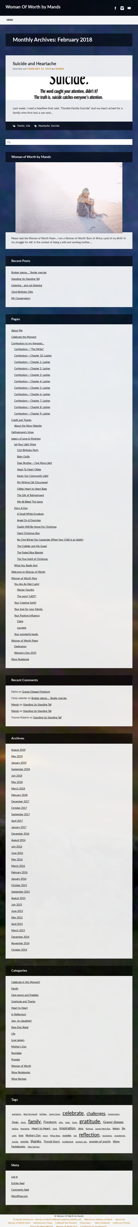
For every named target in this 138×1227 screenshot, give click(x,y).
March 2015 (18, 930)
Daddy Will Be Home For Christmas (37, 527)
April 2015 (17, 924)
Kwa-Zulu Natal (19, 1027)
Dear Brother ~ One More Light (34, 463)
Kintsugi (89, 1129)
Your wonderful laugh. (26, 634)
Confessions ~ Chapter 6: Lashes (32, 394)
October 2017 (19, 808)
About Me (16, 330)
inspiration (67, 1128)
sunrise (24, 1142)
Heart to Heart (19, 1008)
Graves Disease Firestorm (36, 692)
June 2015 (17, 911)
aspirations (16, 1114)
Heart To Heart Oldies (29, 469)
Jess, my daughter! (21, 1021)
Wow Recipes (18, 1079)
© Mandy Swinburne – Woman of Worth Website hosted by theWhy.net (47, 1219)
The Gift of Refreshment (30, 495)
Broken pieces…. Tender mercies (29, 272)
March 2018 (18, 789)
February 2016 (19, 872)
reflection (89, 1135)
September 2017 (20, 814)
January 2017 (18, 827)
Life (28, 126)
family (34, 1121)
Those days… (86, 1223)
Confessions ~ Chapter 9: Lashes (32, 414)
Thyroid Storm (52, 1142)
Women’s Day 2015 (25, 653)
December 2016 (20, 834)
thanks (36, 1141)
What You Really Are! (26, 565)
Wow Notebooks (20, 1072)
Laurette (21, 628)
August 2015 (18, 898)
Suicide (55, 126)
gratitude (89, 1121)
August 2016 (18, 840)
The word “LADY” (26, 596)
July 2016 (16, 847)
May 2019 (17, 756)
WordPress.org (19, 1196)
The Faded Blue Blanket (30, 553)
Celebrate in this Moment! (25, 982)
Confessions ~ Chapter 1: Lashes (32, 362)
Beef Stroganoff (30, 1114)
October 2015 (19, 885)
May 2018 (17, 782)
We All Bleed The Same (30, 502)
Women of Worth (21, 1066)
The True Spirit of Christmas (32, 559)
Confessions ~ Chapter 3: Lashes (32, 375)
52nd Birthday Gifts (22, 292)
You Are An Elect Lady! (26, 584)
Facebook (115, 8)
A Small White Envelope (30, 514)
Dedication (20, 646)
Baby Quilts (23, 457)
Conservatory (114, 1114)
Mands (60, 69)
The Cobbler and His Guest (32, 546)
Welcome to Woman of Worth (28, 572)
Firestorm (49, 1122)
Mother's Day (18, 1047)
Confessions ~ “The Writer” (29, 349)
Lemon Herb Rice (102, 1129)
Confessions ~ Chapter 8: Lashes (32, 407)
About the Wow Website (28, 426)
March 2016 (18, 866)
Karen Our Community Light (32, 476)
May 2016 (17, 859)
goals (67, 1122)
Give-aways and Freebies (24, 995)
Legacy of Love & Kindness (26, 439)
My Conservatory (20, 298)
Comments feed (20, 1190)
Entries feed (17, 1183)
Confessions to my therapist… (27, 343)
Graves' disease (113, 1122)
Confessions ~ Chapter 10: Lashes (33, 356)
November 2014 (20, 943)
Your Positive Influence (27, 616)
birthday (43, 1114)
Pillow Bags (55, 1136)
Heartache (44, 126)
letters (116, 1128)
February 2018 (19, 795)
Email (129, 8)
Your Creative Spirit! (25, 603)
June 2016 (17, 853)
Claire (20, 621)
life (123, 1128)
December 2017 (20, 801)
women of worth (99, 1141)
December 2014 (20, 937)
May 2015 (17, 917)
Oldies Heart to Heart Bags (32, 489)
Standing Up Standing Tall (25, 279)
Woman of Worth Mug (24, 578)
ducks (23, 1122)
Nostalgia (16, 1053)
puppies (67, 1135)
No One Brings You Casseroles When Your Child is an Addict (50, 540)
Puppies (15, 1059)
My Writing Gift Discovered (32, 482)
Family (21, 126)
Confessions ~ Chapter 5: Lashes (32, 388)
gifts (61, 1122)
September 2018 (20, 769)
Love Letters (17, 1040)
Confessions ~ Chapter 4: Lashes (32, 381)
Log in (14, 1177)
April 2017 (17, 821)
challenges (96, 1114)
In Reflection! (18, 1014)
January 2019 (18, 763)
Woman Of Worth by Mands (33, 7)
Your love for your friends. (28, 609)
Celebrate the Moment (23, 337)
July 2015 (16, 905)
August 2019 (18, 750)
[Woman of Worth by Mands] (69, 197)
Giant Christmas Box (28, 533)
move (45, 1136)
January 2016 (18, 879)
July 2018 (16, 776)
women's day (81, 1142)
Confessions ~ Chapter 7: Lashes (32, 401)
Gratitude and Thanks (23, 1001)
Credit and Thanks (21, 420)
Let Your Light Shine (25, 444)
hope (55, 1129)
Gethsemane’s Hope (22, 432)
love (21, 1135)
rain (75, 1136)
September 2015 (20, 892)
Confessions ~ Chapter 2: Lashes (32, 368)
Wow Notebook (20, 659)
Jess (80, 1128)
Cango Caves (54, 1114)
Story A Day (21, 508)
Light (14, 1136)
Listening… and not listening (26, 285)
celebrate (73, 1113)
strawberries (119, 1136)
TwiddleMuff (67, 1142)
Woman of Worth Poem (24, 641)
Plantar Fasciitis (25, 590)
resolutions (107, 1136)
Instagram (122, 8)
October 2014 (19, 950)
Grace (74, 1122)
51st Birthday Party (27, 450)
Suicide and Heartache (34, 64)
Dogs (15, 1122)
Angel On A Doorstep (29, 520)
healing (15, 1129)
